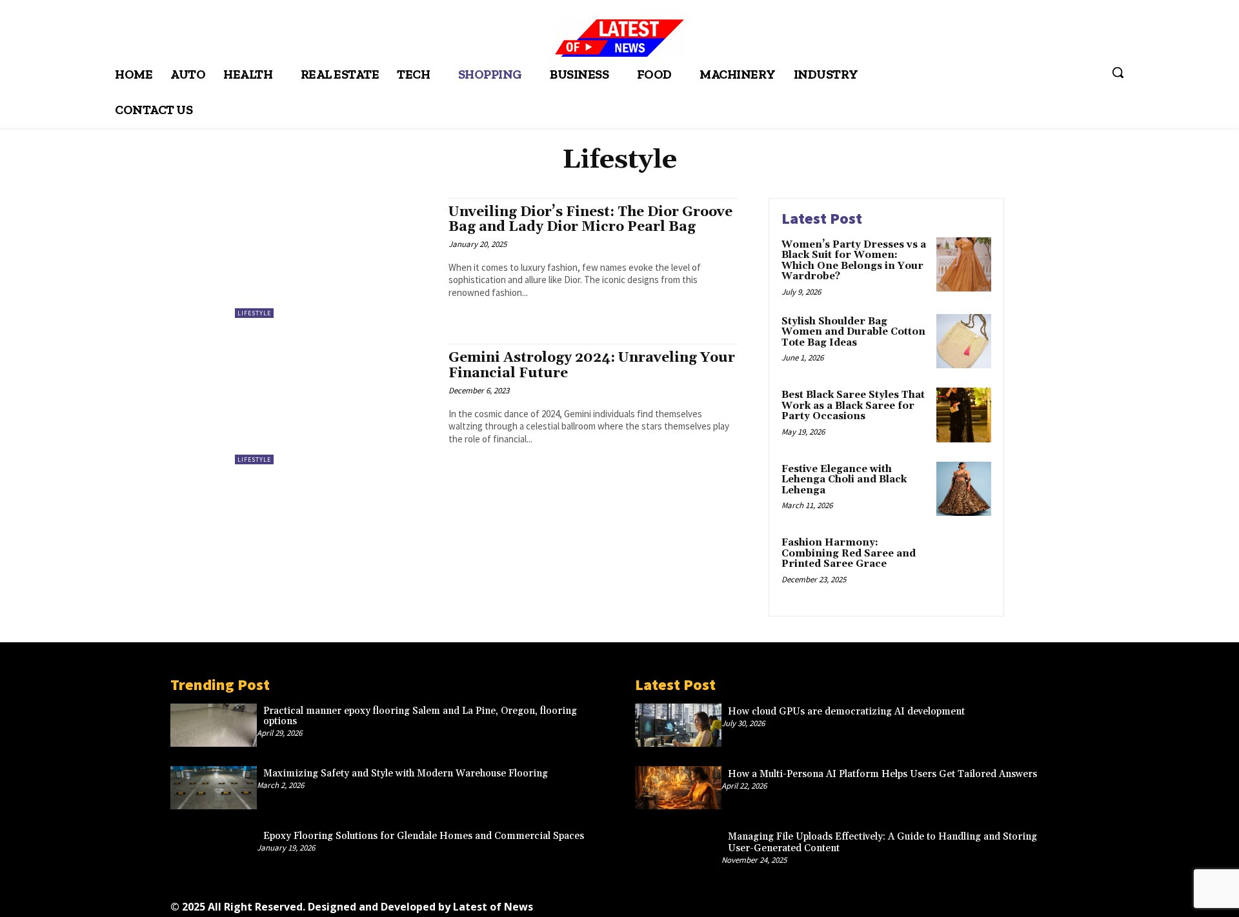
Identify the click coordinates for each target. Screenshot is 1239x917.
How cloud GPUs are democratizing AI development (846, 711)
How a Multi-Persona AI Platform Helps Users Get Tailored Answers (882, 774)
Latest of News (493, 907)
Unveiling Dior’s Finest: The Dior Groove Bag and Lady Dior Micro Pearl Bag (590, 219)
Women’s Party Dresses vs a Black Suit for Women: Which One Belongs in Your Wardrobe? (853, 261)
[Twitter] (920, 902)
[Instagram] (832, 902)
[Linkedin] (862, 902)
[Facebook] (803, 902)
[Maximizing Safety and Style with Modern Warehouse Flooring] (213, 787)
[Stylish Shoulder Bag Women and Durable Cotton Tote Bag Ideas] (963, 341)
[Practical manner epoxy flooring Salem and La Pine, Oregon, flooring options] (213, 725)
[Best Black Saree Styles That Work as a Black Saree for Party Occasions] (963, 415)
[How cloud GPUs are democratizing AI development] (678, 725)
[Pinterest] (891, 902)
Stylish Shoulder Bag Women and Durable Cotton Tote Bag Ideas (853, 332)
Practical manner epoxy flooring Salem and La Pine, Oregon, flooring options (420, 716)
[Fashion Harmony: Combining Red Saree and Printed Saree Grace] (963, 562)
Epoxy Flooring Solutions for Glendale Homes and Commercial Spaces (423, 836)
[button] (1117, 72)
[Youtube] (978, 902)
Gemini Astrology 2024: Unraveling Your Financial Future (591, 365)
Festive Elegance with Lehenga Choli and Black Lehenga (844, 480)
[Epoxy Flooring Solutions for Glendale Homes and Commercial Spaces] (213, 850)
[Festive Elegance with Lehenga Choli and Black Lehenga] (963, 489)
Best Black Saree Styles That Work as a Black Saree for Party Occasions (853, 405)
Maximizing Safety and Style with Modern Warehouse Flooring (405, 773)
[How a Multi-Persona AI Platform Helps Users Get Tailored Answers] (678, 787)
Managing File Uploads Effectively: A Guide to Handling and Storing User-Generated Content (882, 842)
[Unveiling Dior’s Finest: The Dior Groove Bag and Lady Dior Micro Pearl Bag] (335, 258)
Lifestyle (254, 313)
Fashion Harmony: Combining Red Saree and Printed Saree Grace (848, 553)
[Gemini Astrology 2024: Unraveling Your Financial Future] (335, 404)
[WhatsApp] (949, 902)
